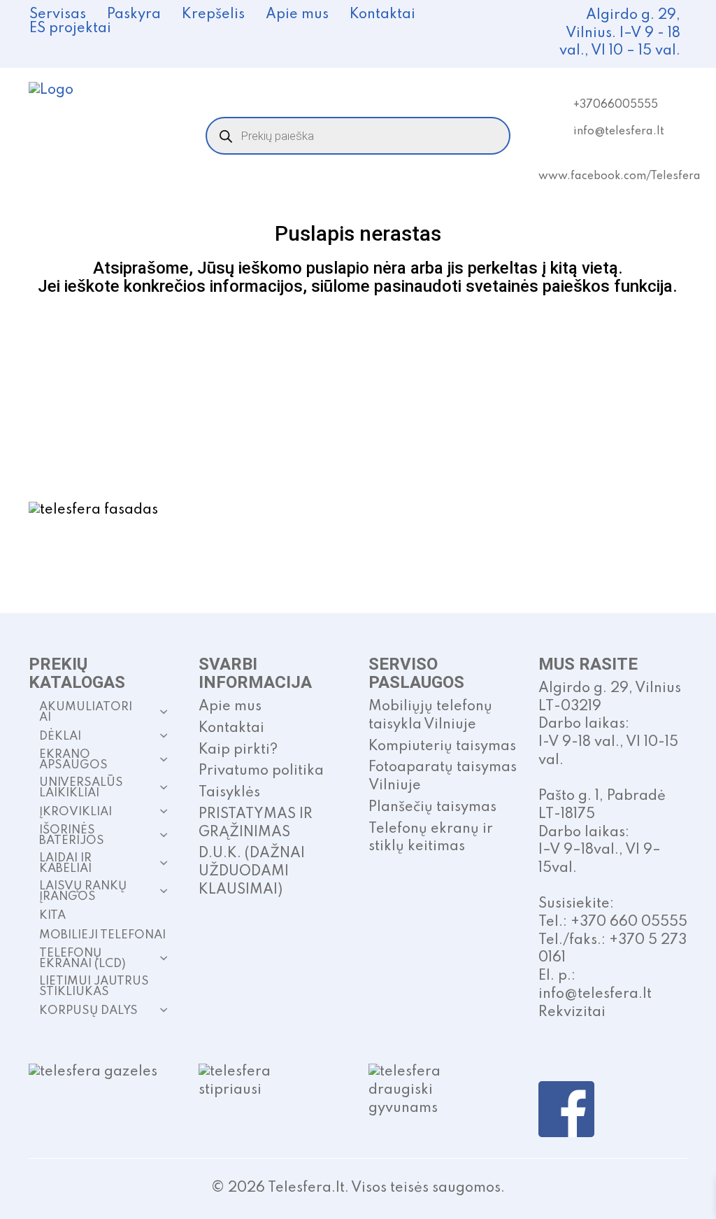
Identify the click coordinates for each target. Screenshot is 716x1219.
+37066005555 (615, 105)
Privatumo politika (261, 771)
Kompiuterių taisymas (442, 747)
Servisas (57, 15)
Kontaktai (382, 15)
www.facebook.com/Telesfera (619, 176)
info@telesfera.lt (618, 131)
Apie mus (297, 15)
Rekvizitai (572, 1013)
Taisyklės (229, 793)
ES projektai (70, 29)
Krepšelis (213, 15)
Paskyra (134, 15)
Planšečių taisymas (432, 808)
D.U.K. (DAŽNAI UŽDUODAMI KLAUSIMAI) (252, 871)
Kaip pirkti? (238, 750)
